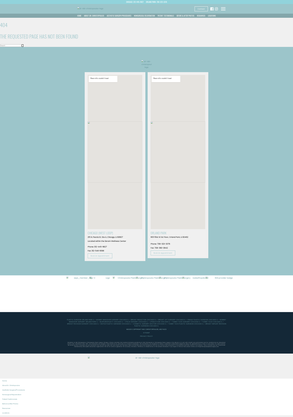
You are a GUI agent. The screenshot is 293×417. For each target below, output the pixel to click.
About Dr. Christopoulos (94, 16)
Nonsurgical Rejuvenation (144, 16)
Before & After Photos (185, 16)
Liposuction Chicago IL (160, 322)
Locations (212, 16)
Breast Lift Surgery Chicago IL (172, 320)
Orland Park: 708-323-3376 (156, 2)
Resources (201, 16)
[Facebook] (212, 9)
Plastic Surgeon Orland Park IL (80, 320)
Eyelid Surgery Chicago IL (136, 322)
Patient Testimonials (166, 16)
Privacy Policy (146, 336)
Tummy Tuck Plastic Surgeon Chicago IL (185, 324)
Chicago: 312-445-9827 (135, 2)
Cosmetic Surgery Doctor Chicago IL (149, 324)
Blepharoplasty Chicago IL (111, 322)
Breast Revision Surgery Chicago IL (83, 324)
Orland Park (158, 233)
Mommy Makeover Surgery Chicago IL (112, 320)
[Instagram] (216, 9)
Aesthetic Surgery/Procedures (119, 16)
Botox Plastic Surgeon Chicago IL (116, 324)
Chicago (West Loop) (100, 233)
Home (79, 16)
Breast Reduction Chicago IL (143, 320)
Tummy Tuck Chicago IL (212, 322)
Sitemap (146, 333)
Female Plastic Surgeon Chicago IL (203, 320)
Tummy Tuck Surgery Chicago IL (186, 322)
